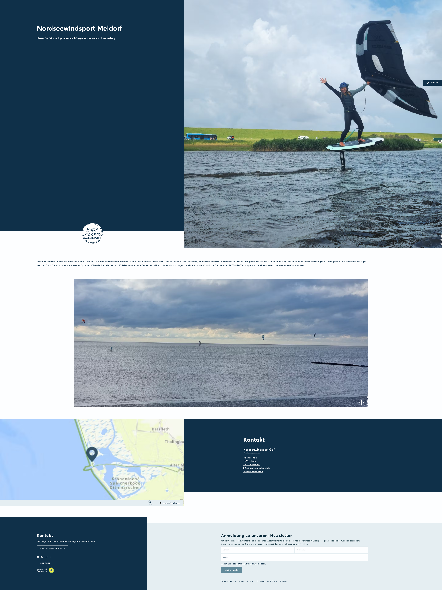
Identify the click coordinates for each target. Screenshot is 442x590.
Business (283, 581)
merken (430, 83)
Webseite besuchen (253, 471)
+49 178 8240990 (251, 464)
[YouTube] (38, 557)
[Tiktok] (46, 557)
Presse (274, 581)
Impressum (239, 581)
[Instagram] (42, 557)
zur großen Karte (171, 503)
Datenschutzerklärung (246, 563)
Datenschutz (226, 581)
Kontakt (250, 581)
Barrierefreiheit (263, 581)
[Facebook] (51, 557)
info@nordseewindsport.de (256, 468)
